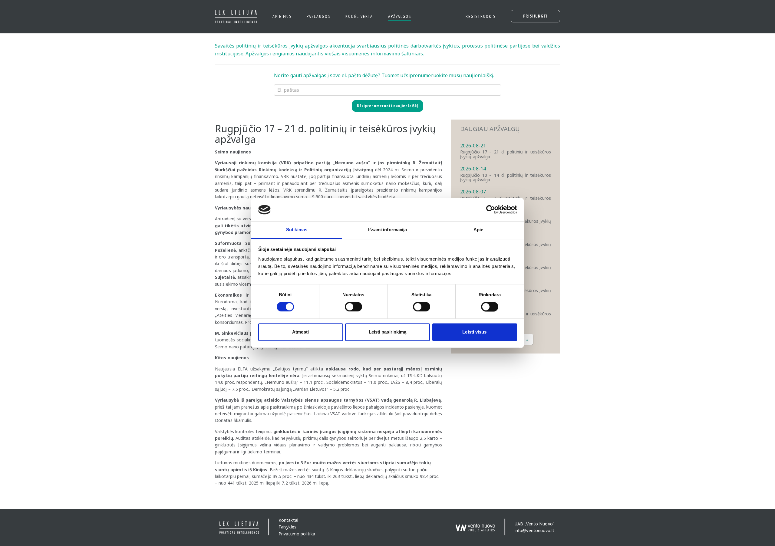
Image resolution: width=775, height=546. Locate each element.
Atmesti (300, 331)
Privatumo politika (297, 534)
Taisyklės (287, 527)
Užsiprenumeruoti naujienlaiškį (387, 105)
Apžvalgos (399, 16)
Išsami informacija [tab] (387, 229)
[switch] (353, 307)
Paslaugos (318, 16)
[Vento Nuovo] (475, 524)
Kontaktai (288, 520)
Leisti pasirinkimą (388, 331)
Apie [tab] (478, 229)
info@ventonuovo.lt (534, 530)
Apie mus (282, 16)
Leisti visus (474, 331)
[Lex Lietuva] (233, 16)
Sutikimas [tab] (296, 229)
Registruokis (481, 16)
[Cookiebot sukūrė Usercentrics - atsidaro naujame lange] (490, 209)
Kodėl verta (359, 16)
